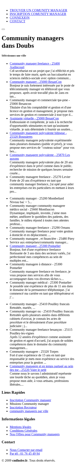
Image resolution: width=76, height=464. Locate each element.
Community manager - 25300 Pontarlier (35, 246)
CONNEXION (20, 17)
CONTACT (17, 21)
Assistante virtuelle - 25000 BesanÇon (34, 118)
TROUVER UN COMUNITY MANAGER (38, 10)
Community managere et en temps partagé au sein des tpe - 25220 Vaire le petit (41, 368)
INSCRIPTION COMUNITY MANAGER (38, 14)
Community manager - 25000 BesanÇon (36, 81)
